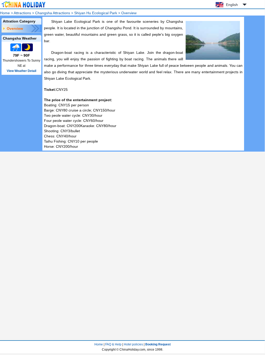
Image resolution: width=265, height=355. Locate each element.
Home (5, 13)
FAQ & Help (113, 344)
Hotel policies (133, 344)
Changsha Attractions (52, 13)
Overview (15, 28)
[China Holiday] (23, 7)
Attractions (22, 13)
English (232, 5)
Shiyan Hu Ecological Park (95, 13)
